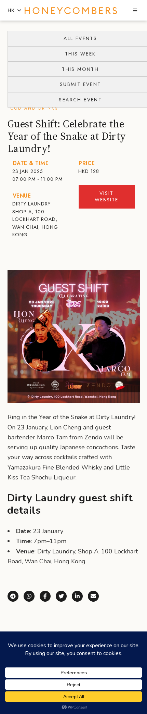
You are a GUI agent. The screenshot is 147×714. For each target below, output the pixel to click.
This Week (80, 53)
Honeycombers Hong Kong (71, 10)
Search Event (80, 99)
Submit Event (80, 84)
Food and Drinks (33, 108)
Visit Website (106, 196)
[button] (135, 11)
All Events (80, 38)
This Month (80, 69)
